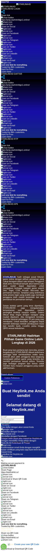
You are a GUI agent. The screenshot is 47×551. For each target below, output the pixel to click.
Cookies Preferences (12, 378)
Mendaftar (5, 425)
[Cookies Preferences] (4, 546)
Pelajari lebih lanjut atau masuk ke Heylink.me (21, 438)
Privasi (27, 443)
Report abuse (7, 374)
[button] (23, 377)
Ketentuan (16, 443)
